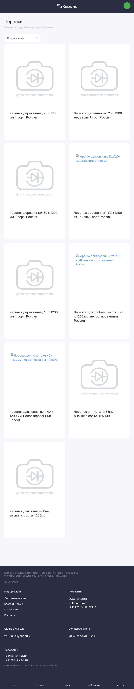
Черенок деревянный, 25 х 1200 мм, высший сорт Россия (98, 115)
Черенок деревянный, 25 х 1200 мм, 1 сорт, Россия (34, 115)
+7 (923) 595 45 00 (15, 656)
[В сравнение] (54, 49)
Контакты (9, 615)
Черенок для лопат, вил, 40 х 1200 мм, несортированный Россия (31, 415)
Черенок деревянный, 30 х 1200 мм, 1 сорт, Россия (34, 214)
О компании (11, 609)
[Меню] (6, 6)
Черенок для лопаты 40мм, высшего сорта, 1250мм (30, 513)
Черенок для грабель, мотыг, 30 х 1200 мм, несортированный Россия (98, 316)
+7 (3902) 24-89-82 (16, 660)
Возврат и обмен (14, 604)
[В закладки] (60, 49)
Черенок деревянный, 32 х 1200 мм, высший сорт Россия (98, 214)
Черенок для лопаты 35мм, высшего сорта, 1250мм (94, 413)
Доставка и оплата (15, 598)
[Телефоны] (127, 5)
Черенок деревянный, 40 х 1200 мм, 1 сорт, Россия (34, 314)
